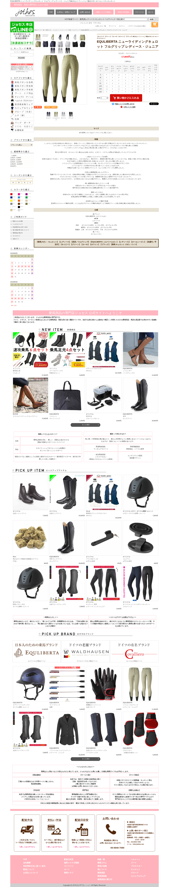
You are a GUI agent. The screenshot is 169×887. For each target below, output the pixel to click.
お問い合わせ (85, 12)
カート (150, 12)
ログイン (122, 26)
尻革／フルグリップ (74, 30)
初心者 (120, 19)
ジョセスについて (18, 224)
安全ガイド (16, 238)
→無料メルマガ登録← (103, 12)
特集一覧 (101, 859)
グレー (14, 203)
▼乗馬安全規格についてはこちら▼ (36, 799)
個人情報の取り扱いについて (21, 230)
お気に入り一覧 (101, 26)
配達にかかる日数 (18, 221)
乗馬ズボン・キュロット (52, 30)
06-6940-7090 (117, 848)
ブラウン (21, 203)
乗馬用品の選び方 (18, 233)
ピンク (21, 193)
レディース (64, 30)
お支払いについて (30, 873)
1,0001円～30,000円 (16, 164)
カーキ (29, 203)
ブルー (21, 196)
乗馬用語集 (102, 876)
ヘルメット (135, 859)
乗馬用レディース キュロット (92, 19)
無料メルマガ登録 (71, 863)
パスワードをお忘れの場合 (137, 26)
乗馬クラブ (68, 873)
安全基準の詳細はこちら (22, 71)
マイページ (139, 12)
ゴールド (14, 209)
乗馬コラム (102, 863)
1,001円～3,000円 (15, 157)
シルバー (21, 209)
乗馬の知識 (102, 866)
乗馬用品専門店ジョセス (82, 885)
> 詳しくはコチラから (27, 847)
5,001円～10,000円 (16, 162)
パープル (29, 193)
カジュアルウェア (138, 876)
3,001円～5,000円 (15, 160)
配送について (28, 869)
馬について (102, 869)
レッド (14, 193)
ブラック (21, 206)
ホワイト (14, 206)
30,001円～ (13, 166)
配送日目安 (68, 859)
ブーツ (133, 863)
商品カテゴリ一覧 (39, 30)
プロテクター (136, 866)
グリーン (29, 196)
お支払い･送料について (66, 12)
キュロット (135, 869)
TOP (51, 12)
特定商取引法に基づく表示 (20, 227)
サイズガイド (16, 236)
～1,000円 (13, 155)
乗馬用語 (101, 873)
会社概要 (27, 863)
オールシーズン (21, 179)
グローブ (134, 873)
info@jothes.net (138, 844)
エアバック (110, 19)
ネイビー (14, 196)
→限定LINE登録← (123, 12)
